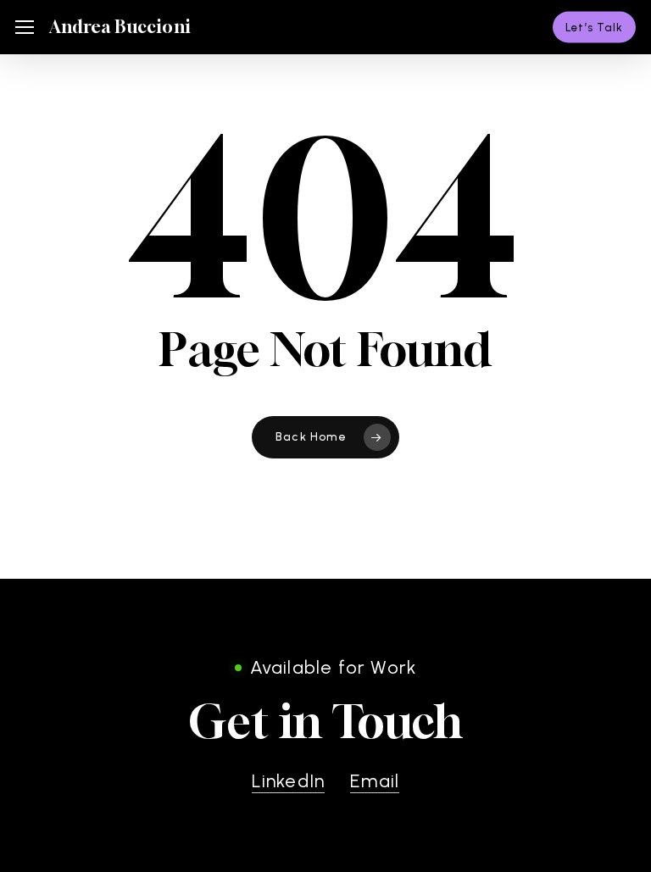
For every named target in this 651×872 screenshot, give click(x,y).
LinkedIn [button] (289, 780)
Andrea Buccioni (120, 27)
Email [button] (374, 780)
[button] (24, 27)
